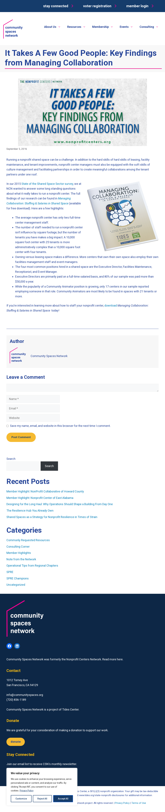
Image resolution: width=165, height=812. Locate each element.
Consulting (147, 26)
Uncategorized (15, 584)
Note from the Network (21, 559)
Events (124, 26)
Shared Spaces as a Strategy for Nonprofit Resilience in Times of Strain (51, 517)
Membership (100, 26)
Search (10, 458)
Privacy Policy (27, 790)
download (110, 305)
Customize (21, 798)
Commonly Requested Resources (28, 540)
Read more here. (112, 659)
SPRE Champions (17, 578)
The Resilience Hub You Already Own (29, 510)
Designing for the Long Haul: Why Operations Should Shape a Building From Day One (59, 504)
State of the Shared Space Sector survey (47, 183)
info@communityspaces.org (24, 695)
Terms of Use (138, 803)
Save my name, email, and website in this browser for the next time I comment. (60, 425)
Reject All (42, 798)
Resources (74, 26)
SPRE (9, 572)
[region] (41, 787)
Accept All (63, 798)
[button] (59, 6)
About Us (50, 26)
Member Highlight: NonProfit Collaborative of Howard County (45, 491)
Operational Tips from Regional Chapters (32, 565)
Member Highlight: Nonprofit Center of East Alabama (39, 498)
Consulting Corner (18, 546)
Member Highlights (18, 553)
